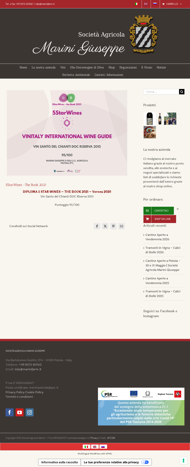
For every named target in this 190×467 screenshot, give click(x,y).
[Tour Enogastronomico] (149, 132)
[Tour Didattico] (170, 118)
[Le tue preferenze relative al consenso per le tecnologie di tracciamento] (183, 460)
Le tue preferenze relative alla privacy (111, 462)
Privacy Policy (15, 392)
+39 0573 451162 (30, 364)
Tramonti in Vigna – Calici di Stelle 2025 (162, 293)
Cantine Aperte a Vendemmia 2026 (157, 237)
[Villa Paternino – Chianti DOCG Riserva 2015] (160, 119)
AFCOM (111, 438)
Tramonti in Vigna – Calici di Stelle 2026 (162, 250)
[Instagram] (30, 412)
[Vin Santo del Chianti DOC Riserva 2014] (149, 119)
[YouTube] (20, 412)
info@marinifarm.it (45, 4)
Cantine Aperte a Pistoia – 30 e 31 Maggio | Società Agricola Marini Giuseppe (162, 265)
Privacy (94, 438)
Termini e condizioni (19, 396)
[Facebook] (10, 412)
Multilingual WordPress (89, 453)
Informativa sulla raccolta (59, 462)
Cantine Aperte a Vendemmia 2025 (157, 280)
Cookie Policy (34, 392)
